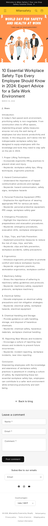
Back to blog (26, 401)
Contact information (25, 521)
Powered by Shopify (25, 513)
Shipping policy (39, 517)
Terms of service (25, 517)
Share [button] (7, 108)
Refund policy (40, 513)
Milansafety (13, 513)
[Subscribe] (40, 477)
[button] (5, 11)
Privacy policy (10, 517)
